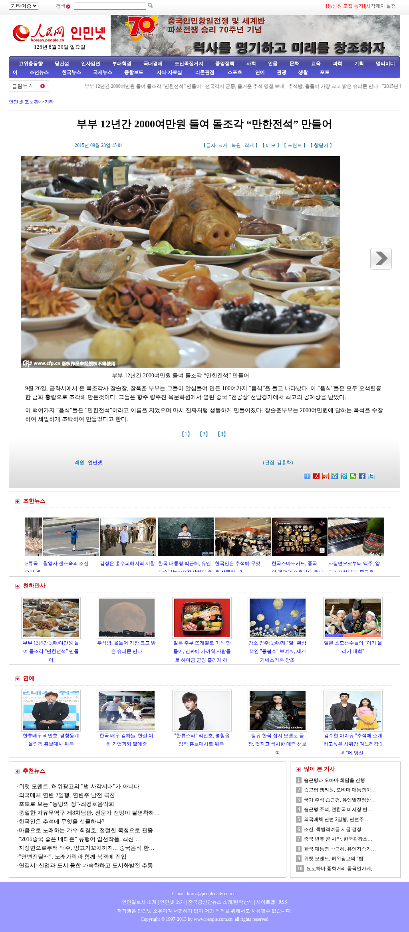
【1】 (187, 434)
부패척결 (121, 63)
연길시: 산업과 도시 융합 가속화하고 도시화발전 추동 (86, 866)
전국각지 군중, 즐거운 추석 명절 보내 (220, 86)
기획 (359, 63)
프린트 (295, 145)
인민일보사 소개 (139, 902)
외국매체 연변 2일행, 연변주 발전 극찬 (67, 795)
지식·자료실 (170, 72)
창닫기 (321, 145)
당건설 (62, 63)
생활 (303, 72)
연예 (259, 72)
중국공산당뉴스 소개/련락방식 (220, 902)
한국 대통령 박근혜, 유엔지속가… (340, 849)
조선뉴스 (40, 72)
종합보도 (133, 72)
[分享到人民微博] (316, 476)
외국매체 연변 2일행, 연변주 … (337, 819)
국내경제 (153, 63)
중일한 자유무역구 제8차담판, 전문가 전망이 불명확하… (89, 813)
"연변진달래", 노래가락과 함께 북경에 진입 (73, 857)
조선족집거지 (189, 63)
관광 (281, 72)
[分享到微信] (353, 476)
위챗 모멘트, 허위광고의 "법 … (336, 858)
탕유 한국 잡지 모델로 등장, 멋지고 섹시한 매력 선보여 (277, 744)
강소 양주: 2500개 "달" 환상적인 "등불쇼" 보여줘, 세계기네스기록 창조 (277, 651)
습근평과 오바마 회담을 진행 (334, 780)
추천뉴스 (34, 771)
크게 (223, 145)
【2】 (204, 434)
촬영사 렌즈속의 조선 (31, 563)
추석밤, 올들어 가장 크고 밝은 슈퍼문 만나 (308, 86)
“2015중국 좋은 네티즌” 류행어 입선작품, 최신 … (80, 839)
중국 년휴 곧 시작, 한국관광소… (338, 839)
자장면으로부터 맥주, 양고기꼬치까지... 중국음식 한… (87, 848)
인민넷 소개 (172, 902)
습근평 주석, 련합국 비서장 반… (338, 809)
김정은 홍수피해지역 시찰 (92, 563)
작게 (249, 145)
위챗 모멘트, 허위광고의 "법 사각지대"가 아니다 (79, 786)
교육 (316, 63)
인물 (273, 63)
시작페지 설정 (381, 6)
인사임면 (90, 63)
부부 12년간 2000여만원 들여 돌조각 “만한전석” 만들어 (118, 86)
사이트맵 (265, 902)
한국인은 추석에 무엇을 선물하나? (61, 822)
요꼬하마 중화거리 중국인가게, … (342, 868)
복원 (236, 145)
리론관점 (204, 72)
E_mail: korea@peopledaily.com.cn (204, 893)
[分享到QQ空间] (335, 476)
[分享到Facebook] (362, 476)
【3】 (222, 434)
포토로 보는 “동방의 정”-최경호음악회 (66, 804)
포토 (325, 72)
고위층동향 (31, 63)
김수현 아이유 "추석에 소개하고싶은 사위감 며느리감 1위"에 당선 (353, 744)
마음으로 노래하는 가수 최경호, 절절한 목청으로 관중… (89, 830)
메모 (271, 145)
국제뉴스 (102, 72)
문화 (294, 63)
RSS (282, 902)
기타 (49, 102)
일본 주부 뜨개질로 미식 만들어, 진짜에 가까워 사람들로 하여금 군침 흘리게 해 (202, 651)
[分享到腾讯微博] (344, 476)
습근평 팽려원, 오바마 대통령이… (340, 790)
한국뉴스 (71, 72)
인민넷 (95, 462)
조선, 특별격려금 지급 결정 (332, 829)
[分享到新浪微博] (325, 476)
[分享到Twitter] (371, 476)
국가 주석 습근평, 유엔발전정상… (340, 800)
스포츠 (234, 72)
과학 (337, 63)
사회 (251, 63)
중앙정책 (224, 63)
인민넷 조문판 (24, 102)
